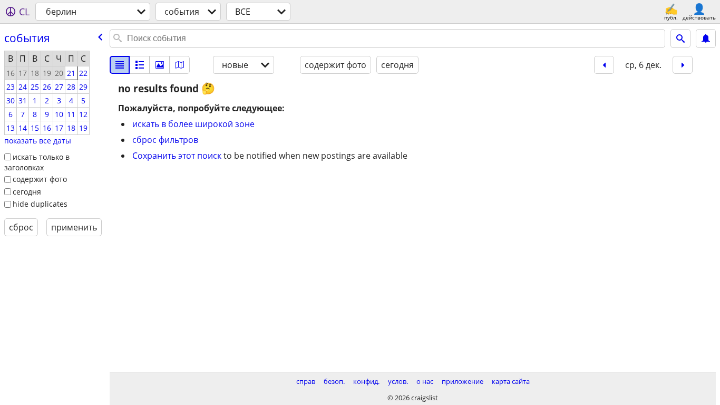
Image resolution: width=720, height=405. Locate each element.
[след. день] (683, 65)
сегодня (27, 192)
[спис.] (120, 65)
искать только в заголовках (37, 162)
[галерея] (160, 65)
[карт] (180, 65)
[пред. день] (604, 65)
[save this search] (706, 38)
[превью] (140, 65)
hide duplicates (40, 204)
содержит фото (40, 179)
